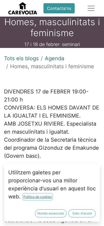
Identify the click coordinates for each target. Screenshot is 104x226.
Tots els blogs (21, 58)
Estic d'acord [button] (82, 213)
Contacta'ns (59, 8)
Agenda (54, 58)
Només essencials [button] (50, 213)
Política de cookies (37, 197)
